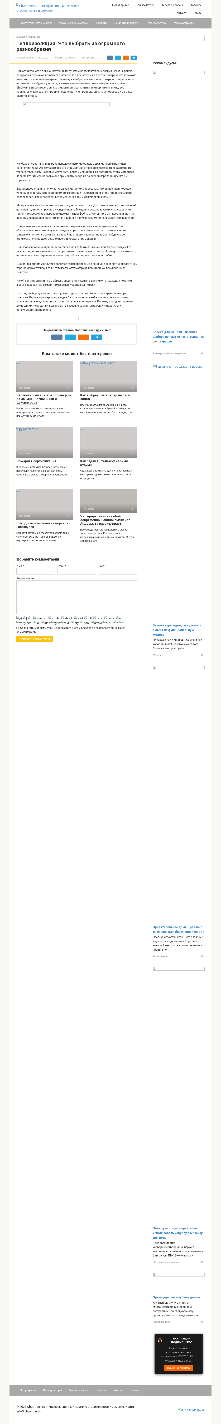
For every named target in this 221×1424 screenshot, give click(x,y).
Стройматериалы (184, 23)
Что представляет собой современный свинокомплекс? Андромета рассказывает (105, 520)
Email (61, 566)
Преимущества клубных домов (176, 1297)
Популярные (120, 5)
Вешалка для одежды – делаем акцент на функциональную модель (177, 629)
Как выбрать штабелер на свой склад (105, 397)
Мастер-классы (172, 5)
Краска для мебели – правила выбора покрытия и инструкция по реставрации (179, 336)
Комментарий (25, 578)
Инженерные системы (74, 23)
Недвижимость (162, 1321)
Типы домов (160, 956)
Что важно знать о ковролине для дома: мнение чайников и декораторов (43, 398)
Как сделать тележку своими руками (104, 463)
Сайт (101, 566)
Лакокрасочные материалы (169, 353)
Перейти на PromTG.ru (178, 1368)
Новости (195, 5)
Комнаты (101, 23)
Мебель (157, 655)
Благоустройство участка (36, 23)
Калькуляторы (145, 5)
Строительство (156, 23)
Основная (70, 57)
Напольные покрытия (166, 1262)
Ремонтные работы (127, 23)
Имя (20, 566)
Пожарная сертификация (36, 461)
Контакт (180, 13)
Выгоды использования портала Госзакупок (42, 525)
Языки (197, 13)
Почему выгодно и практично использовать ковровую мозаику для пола (178, 1232)
